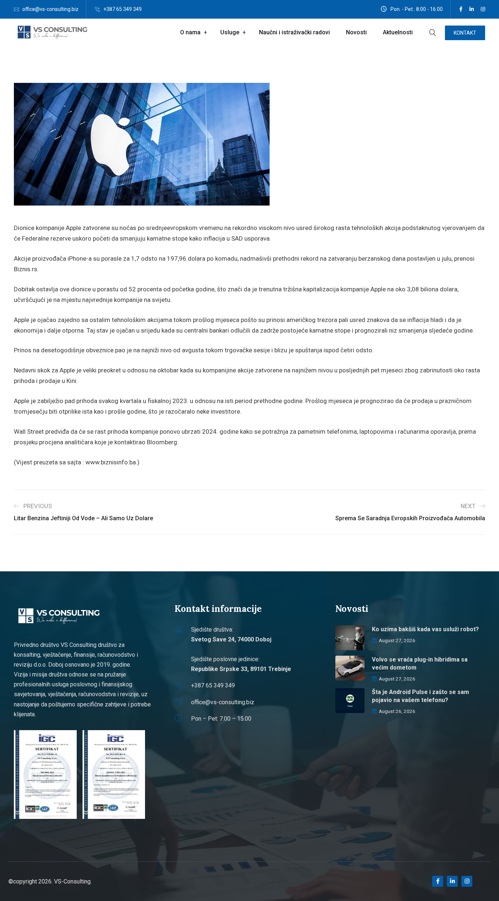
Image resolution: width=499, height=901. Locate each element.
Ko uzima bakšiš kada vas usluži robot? (425, 629)
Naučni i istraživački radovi (294, 32)
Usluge (229, 32)
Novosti (356, 32)
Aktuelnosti (398, 32)
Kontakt (465, 33)
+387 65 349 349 (122, 9)
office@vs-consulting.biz (50, 9)
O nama (190, 32)
